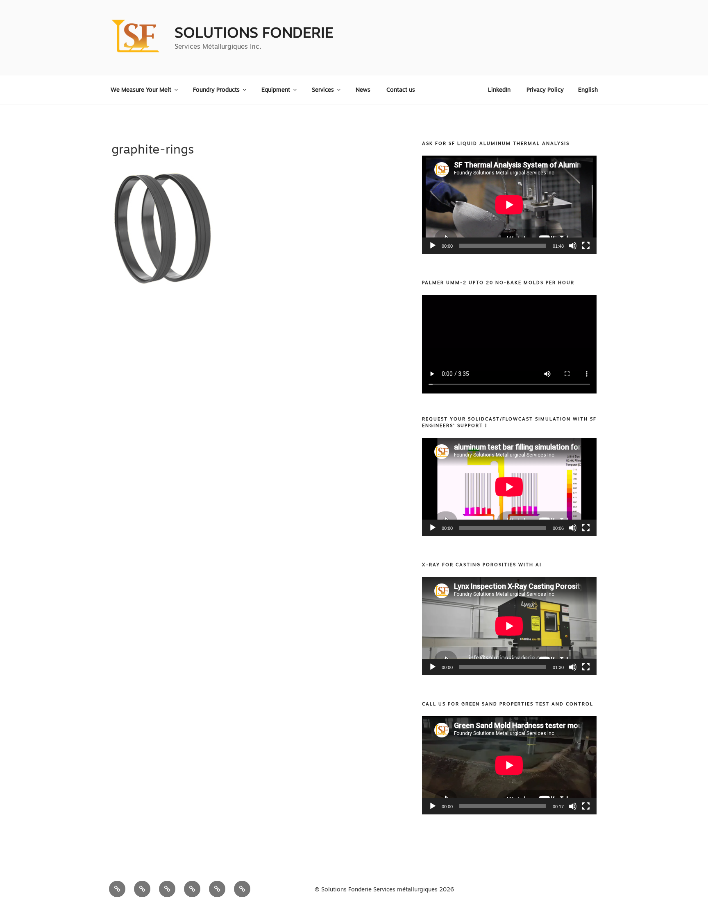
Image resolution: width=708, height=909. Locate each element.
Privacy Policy (545, 89)
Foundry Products (216, 89)
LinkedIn (499, 89)
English (588, 89)
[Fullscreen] (586, 246)
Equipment (275, 89)
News (363, 89)
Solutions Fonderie (254, 32)
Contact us (400, 89)
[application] (509, 205)
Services (323, 89)
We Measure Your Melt (141, 89)
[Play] (433, 246)
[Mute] (573, 246)
